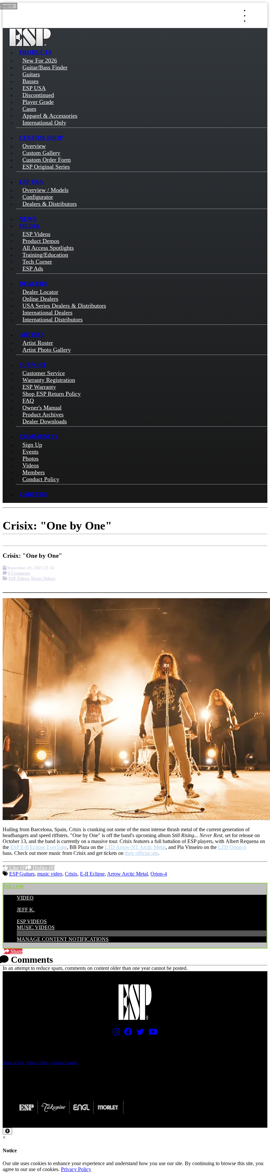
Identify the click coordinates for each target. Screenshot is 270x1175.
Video (25, 898)
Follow (13, 886)
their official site (141, 853)
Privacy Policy (37, 1062)
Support (32, 365)
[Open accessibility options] (7, 1131)
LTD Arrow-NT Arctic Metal (135, 847)
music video (49, 874)
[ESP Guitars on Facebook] (126, 1033)
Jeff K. (26, 909)
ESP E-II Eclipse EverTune (38, 847)
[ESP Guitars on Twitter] (138, 1033)
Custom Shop (41, 137)
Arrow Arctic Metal (127, 874)
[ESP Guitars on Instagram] (115, 1033)
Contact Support (64, 1062)
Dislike (43, 868)
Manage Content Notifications (63, 939)
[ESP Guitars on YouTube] (151, 1033)
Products (35, 52)
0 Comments (19, 573)
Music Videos (43, 578)
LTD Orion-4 (232, 847)
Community (38, 436)
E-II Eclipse (92, 874)
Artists (31, 334)
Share (15, 951)
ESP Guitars (22, 874)
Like (17, 868)
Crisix (71, 874)
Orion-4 (158, 874)
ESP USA (31, 181)
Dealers (33, 283)
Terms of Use (13, 1062)
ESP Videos (19, 578)
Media (29, 226)
